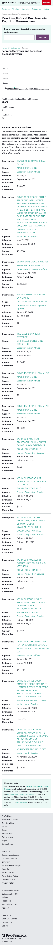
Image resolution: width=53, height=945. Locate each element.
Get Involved (7, 837)
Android (12, 904)
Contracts (6, 8)
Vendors (15, 8)
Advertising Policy (10, 875)
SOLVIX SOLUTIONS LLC (29, 448)
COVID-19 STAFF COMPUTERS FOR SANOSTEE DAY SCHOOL (32, 643)
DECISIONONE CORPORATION (32, 301)
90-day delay (21, 802)
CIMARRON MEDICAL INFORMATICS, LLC (27, 231)
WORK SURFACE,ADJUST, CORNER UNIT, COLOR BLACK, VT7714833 (32, 481)
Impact (5, 840)
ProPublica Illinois (10, 819)
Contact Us (7, 922)
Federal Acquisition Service (30, 452)
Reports (5, 868)
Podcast (5, 907)
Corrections (7, 843)
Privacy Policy (8, 882)
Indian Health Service (27, 236)
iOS (3, 904)
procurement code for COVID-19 (20, 794)
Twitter (5, 897)
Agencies (25, 8)
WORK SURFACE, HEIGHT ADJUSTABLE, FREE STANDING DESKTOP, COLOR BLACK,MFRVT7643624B (32, 522)
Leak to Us (6, 915)
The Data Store (8, 823)
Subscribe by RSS (10, 893)
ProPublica (6, 816)
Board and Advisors (10, 854)
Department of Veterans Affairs (32, 269)
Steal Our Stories (9, 918)
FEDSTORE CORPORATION (30, 265)
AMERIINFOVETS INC (27, 167)
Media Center (8, 872)
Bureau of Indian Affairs (28, 171)
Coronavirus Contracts (29, 3)
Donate (46, 2)
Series (4, 829)
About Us (6, 851)
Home (4, 47)
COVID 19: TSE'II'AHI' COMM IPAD (33, 372)
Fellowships (15, 865)
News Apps (7, 833)
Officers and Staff (9, 858)
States (46, 8)
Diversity (6, 861)
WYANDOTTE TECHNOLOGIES (31, 700)
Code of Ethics (8, 879)
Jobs (4, 865)
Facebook (6, 900)
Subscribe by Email (10, 890)
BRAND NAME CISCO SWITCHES (32, 261)
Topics (5, 826)
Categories (36, 8)
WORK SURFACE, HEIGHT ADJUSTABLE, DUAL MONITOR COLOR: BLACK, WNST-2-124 (32, 442)
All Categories (14, 47)
